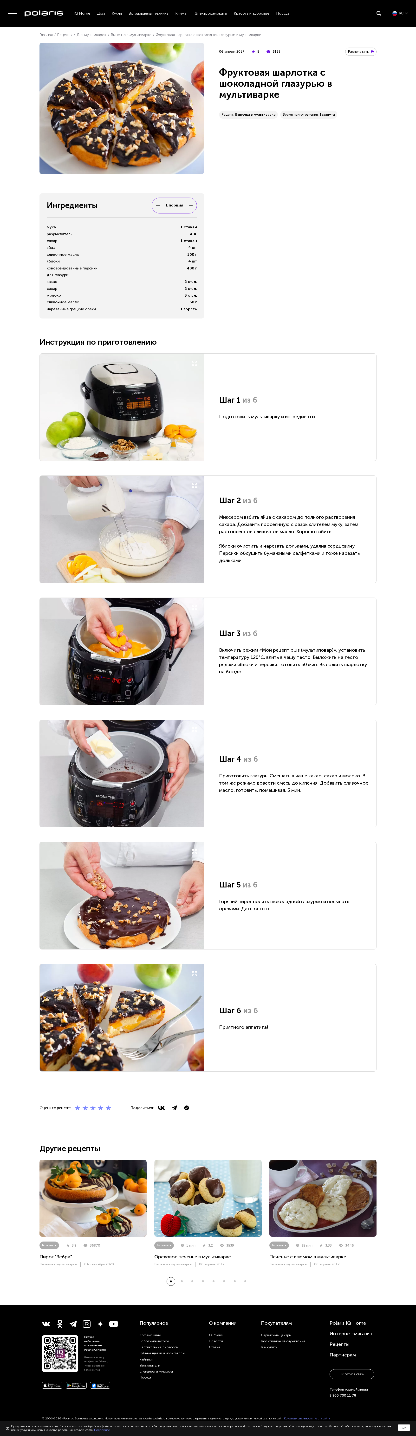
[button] (171, 1281)
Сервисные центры (276, 1335)
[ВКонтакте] (161, 1108)
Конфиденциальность (298, 1418)
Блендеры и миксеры (156, 1371)
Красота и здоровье (251, 13)
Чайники (146, 1359)
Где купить (269, 1347)
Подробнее (102, 1430)
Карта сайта (322, 1418)
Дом (101, 13)
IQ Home (82, 13)
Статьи (214, 1347)
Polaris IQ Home (348, 1323)
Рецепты (340, 1344)
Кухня (117, 13)
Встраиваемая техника (149, 13)
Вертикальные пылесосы (159, 1347)
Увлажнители (150, 1365)
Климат (181, 13)
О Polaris (216, 1335)
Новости (216, 1341)
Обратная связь (351, 1374)
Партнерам (343, 1355)
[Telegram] (174, 1107)
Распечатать (358, 52)
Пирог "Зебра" (55, 1257)
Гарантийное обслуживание (283, 1341)
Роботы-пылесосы (154, 1341)
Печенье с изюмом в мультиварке (307, 1257)
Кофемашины (150, 1335)
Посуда (282, 13)
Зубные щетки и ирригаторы (162, 1353)
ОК (404, 1427)
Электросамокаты (211, 13)
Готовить (49, 1245)
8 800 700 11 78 (343, 1395)
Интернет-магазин (351, 1333)
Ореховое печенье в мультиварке (192, 1257)
